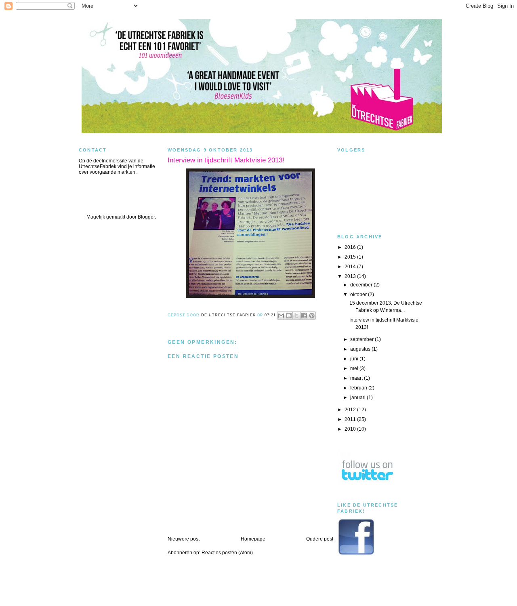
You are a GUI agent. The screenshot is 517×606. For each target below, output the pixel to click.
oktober (359, 294)
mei (354, 368)
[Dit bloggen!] (289, 315)
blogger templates (258, 597)
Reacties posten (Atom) (227, 553)
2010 (351, 429)
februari (359, 388)
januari (358, 397)
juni (354, 359)
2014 (351, 266)
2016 (351, 247)
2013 (351, 276)
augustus (361, 349)
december (362, 285)
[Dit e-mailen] (281, 315)
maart (357, 378)
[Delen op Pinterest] (312, 315)
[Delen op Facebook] (304, 315)
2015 (351, 257)
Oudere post (319, 539)
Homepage (253, 539)
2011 (351, 419)
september (362, 339)
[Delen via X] (296, 315)
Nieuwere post (184, 539)
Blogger (146, 217)
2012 (351, 409)
